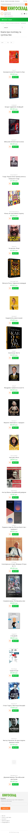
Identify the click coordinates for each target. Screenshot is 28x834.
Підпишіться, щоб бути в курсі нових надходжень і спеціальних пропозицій (12, 800)
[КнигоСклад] (14, 8)
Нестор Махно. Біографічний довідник (14, 492)
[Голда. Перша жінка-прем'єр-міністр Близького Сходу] (14, 161)
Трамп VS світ (14, 670)
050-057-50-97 (7, 13)
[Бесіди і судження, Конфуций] (14, 91)
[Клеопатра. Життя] (14, 337)
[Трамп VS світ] (14, 655)
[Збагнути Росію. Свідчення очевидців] (14, 268)
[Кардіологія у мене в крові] (14, 303)
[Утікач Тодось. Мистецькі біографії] (14, 690)
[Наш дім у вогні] (14, 442)
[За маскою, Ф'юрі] (14, 233)
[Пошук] (26, 4)
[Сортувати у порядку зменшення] (8, 42)
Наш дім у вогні (14, 457)
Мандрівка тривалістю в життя (14, 388)
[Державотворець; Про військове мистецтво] (14, 762)
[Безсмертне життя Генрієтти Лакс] (14, 56)
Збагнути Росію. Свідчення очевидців (14, 283)
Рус (26, 1)
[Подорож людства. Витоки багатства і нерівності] (14, 512)
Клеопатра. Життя (14, 353)
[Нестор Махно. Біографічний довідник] (14, 477)
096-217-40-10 (7, 14)
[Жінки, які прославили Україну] (14, 198)
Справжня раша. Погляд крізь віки (14, 601)
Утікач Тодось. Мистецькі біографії (14, 705)
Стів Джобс (14, 636)
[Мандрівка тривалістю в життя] (14, 372)
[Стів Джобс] (14, 620)
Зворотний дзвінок (8, 16)
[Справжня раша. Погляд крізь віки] (14, 585)
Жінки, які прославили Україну (14, 213)
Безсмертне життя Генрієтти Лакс (14, 72)
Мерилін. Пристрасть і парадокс (14, 422)
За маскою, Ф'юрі (14, 248)
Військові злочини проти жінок (14, 142)
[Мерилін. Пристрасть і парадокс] (14, 407)
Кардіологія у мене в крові (14, 318)
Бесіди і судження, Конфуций (14, 107)
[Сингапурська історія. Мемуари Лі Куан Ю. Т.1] (14, 549)
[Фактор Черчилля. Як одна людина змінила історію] (14, 725)
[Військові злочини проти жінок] (14, 126)
